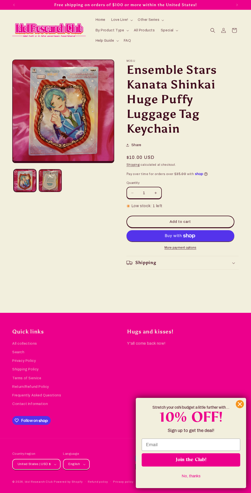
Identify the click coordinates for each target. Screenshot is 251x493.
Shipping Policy (25, 369)
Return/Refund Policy (30, 387)
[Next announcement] (237, 5)
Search (18, 352)
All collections (24, 343)
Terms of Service (26, 378)
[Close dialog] (240, 404)
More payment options (180, 247)
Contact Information (30, 404)
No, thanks (191, 476)
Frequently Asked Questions (36, 395)
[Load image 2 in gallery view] (50, 180)
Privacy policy (123, 481)
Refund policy (98, 481)
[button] (121, 20)
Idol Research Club (39, 481)
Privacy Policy (24, 361)
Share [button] (136, 145)
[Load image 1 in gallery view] (24, 180)
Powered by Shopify (68, 481)
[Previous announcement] (14, 5)
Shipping (133, 164)
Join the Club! (191, 459)
